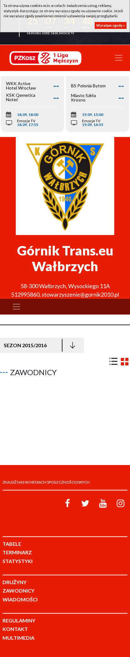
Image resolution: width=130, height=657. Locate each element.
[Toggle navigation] (118, 58)
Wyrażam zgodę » (110, 25)
